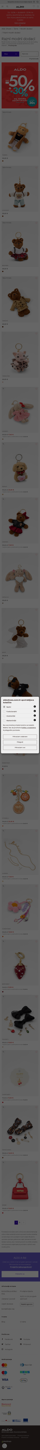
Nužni (9, 707)
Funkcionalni (12, 711)
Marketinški (11, 720)
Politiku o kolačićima (28, 728)
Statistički (11, 716)
